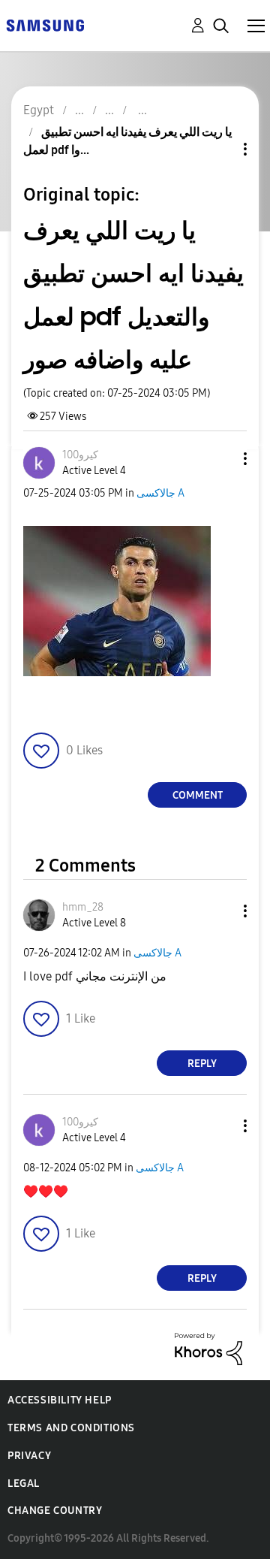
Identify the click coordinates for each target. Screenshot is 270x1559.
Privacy (29, 1455)
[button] (221, 458)
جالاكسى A (160, 493)
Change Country (55, 1510)
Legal (24, 1483)
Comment (197, 795)
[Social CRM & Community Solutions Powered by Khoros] (208, 1348)
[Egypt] (45, 24)
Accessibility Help (60, 1400)
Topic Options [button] (220, 149)
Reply (202, 1063)
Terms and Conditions (71, 1428)
